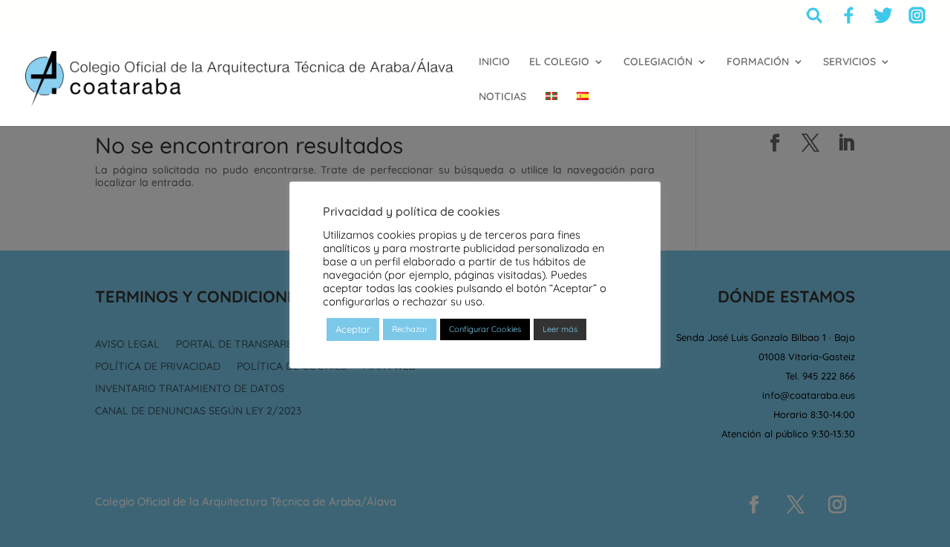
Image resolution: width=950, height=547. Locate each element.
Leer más (560, 329)
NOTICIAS (502, 97)
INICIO (494, 62)
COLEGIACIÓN (657, 62)
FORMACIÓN (758, 62)
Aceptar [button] (352, 329)
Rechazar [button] (410, 329)
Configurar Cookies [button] (485, 329)
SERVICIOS (849, 62)
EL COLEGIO (559, 62)
